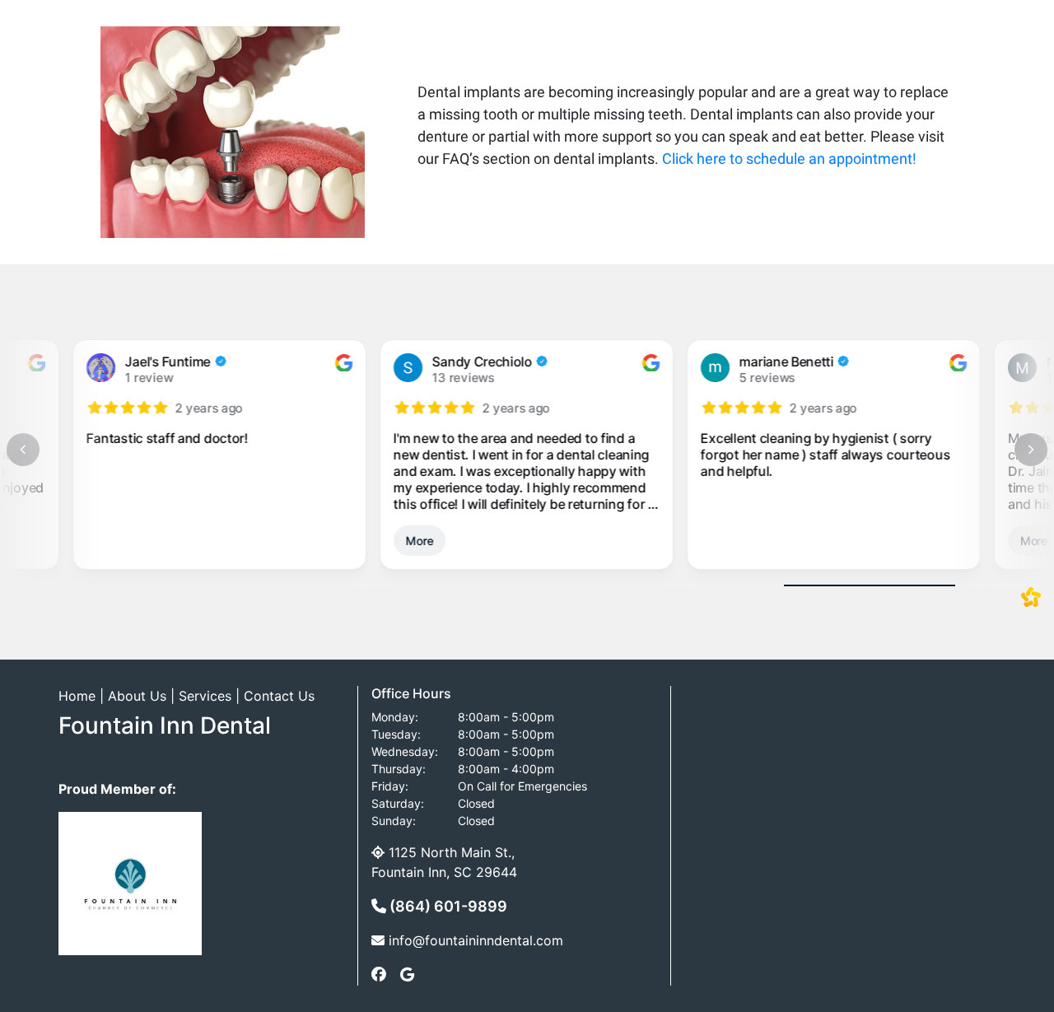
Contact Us (279, 696)
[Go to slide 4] (612, 585)
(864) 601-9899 (446, 906)
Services (205, 696)
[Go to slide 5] (784, 585)
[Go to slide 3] (441, 585)
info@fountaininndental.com (476, 940)
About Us (137, 696)
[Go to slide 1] (98, 585)
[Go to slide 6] (955, 585)
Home (77, 696)
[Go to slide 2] (270, 585)
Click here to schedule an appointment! (789, 158)
